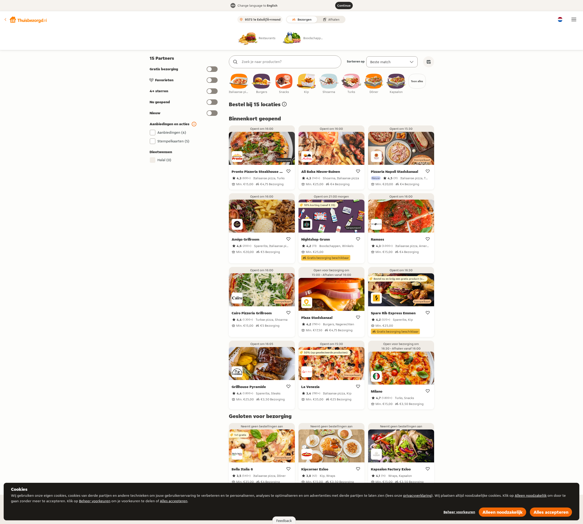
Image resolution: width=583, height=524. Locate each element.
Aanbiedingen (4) (171, 132)
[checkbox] (239, 84)
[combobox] (290, 62)
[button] (25, 19)
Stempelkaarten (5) (173, 141)
